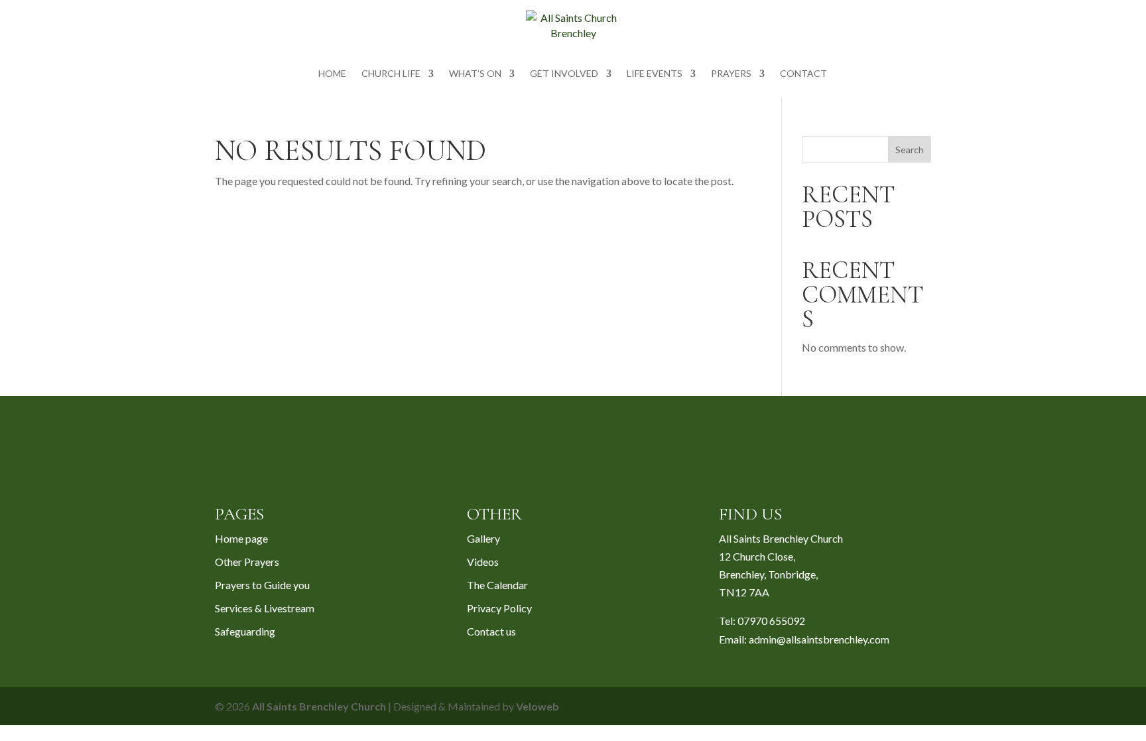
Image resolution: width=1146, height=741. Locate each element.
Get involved (564, 74)
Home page (241, 538)
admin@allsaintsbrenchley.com (819, 639)
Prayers (731, 74)
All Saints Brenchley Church (319, 706)
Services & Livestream (264, 608)
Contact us (491, 631)
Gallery (483, 538)
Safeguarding (245, 631)
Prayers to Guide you (262, 584)
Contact (803, 74)
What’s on (475, 74)
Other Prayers (247, 561)
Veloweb (537, 706)
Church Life (390, 74)
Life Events (654, 74)
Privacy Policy (499, 608)
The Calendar (497, 584)
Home (332, 74)
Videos (483, 561)
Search (909, 149)
